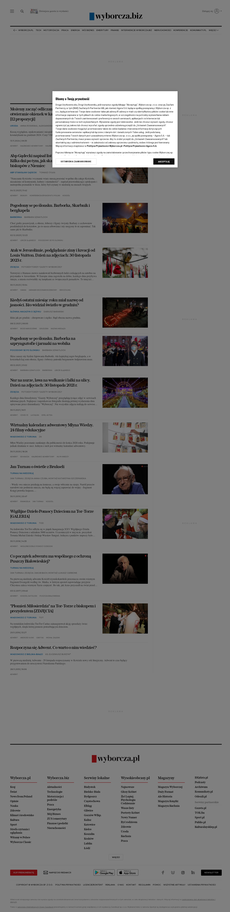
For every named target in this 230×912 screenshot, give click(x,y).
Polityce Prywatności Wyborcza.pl (104, 146)
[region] (115, 129)
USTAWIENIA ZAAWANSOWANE (76, 161)
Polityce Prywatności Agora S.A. (140, 146)
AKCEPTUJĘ (164, 161)
